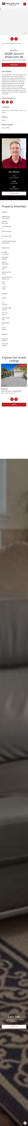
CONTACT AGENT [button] (14, 193)
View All (14, 404)
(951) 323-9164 (14, 183)
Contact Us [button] (14, 1026)
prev (12, 39)
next (16, 39)
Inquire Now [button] (14, 64)
